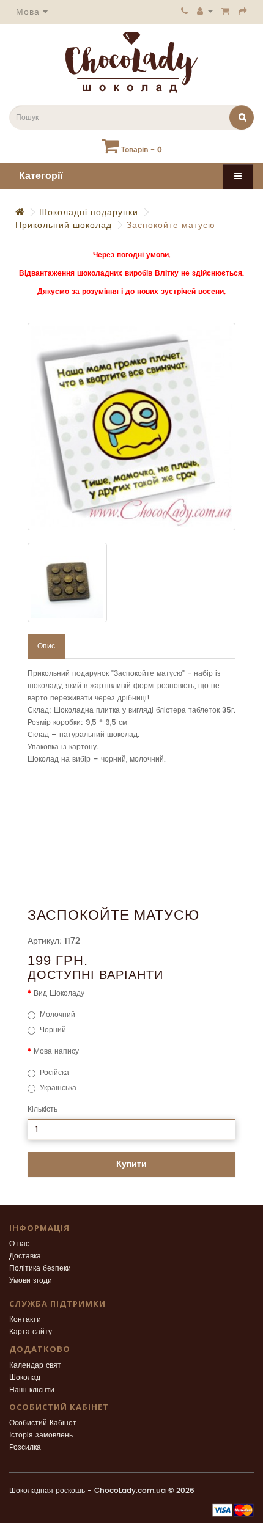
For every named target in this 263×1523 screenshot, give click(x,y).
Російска (54, 1073)
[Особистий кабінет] (205, 11)
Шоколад (24, 1378)
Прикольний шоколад (63, 225)
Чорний (53, 1030)
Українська (58, 1088)
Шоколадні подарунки (88, 212)
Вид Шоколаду (59, 993)
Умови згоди (30, 1280)
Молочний (57, 1015)
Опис (46, 646)
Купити (131, 1164)
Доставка (25, 1256)
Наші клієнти (31, 1390)
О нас (19, 1244)
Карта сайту (30, 1332)
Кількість (42, 1109)
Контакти (25, 1320)
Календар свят (35, 1365)
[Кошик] (225, 11)
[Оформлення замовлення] (243, 11)
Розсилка (25, 1447)
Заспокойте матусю (171, 225)
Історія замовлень (41, 1435)
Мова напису (56, 1051)
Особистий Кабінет (42, 1423)
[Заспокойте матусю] (131, 426)
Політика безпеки (40, 1268)
